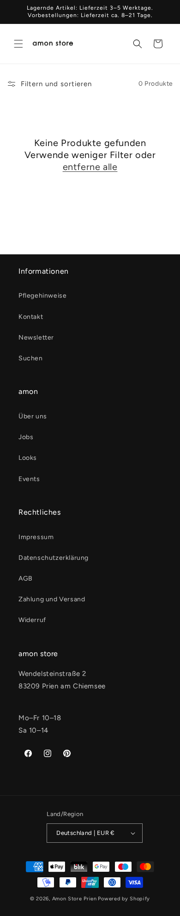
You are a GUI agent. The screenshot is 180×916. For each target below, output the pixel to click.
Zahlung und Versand (51, 599)
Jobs (25, 437)
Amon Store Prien (74, 899)
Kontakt (30, 317)
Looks (27, 458)
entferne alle (90, 166)
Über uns (32, 416)
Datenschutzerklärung (53, 558)
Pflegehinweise (42, 295)
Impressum (36, 537)
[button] (18, 44)
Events (29, 479)
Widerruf (32, 620)
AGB (25, 578)
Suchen (30, 358)
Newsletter (36, 337)
